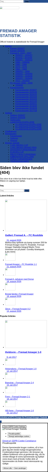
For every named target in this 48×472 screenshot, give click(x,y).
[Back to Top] (1, 422)
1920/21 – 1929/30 (23, 78)
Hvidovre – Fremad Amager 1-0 (23, 352)
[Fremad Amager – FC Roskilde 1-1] (10, 260)
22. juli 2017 (12, 413)
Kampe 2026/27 (17, 48)
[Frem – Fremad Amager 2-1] (10, 392)
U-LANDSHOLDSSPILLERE (28, 129)
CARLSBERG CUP (19, 145)
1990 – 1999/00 (22, 62)
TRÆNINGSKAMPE (19, 161)
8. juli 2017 (12, 357)
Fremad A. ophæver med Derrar (19, 279)
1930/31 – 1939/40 (23, 76)
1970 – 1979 (21, 67)
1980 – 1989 (21, 64)
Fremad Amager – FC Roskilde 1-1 (21, 264)
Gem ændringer (20, 468)
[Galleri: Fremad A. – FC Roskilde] (26, 230)
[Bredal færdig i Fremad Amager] (10, 290)
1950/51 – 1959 (22, 71)
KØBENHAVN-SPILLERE (22, 157)
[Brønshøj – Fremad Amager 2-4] (10, 378)
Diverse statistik (12, 143)
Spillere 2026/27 (17, 115)
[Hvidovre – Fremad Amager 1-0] (26, 347)
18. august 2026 (14, 281)
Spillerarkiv (15, 120)
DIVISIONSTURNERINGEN (23, 150)
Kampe (8, 46)
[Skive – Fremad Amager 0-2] (10, 304)
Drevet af (19, 441)
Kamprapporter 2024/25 (26, 94)
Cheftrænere (11, 131)
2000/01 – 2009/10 (23, 60)
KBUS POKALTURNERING (23, 154)
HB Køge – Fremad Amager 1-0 (19, 411)
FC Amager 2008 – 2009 (21, 83)
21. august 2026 (14, 240)
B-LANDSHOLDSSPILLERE (28, 127)
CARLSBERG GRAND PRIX (23, 147)
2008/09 (19, 85)
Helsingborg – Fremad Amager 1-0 (20, 369)
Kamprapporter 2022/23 (26, 99)
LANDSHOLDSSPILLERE (22, 122)
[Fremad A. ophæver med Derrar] (10, 275)
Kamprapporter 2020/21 (26, 104)
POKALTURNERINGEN (21, 159)
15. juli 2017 (12, 385)
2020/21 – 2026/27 (23, 55)
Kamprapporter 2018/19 (26, 108)
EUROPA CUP (17, 152)
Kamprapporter (17, 88)
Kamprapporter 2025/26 (26, 92)
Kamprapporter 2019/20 (26, 106)
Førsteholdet (16, 136)
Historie (13, 141)
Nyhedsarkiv (11, 134)
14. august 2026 (14, 311)
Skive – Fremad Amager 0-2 (17, 309)
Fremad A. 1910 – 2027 (20, 53)
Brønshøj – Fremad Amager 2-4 (19, 383)
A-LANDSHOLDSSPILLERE (28, 124)
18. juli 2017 (12, 399)
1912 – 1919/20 (22, 81)
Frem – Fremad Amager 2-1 (17, 397)
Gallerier (14, 138)
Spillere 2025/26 (17, 117)
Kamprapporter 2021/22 (26, 101)
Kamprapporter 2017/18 (26, 111)
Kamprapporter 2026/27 (26, 90)
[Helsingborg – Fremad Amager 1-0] (10, 364)
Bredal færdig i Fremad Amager (19, 294)
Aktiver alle (7, 468)
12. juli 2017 (12, 371)
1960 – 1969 (21, 69)
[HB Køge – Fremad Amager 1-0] (10, 406)
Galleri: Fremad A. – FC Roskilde (24, 235)
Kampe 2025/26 (17, 51)
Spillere (8, 113)
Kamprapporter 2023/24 (26, 97)
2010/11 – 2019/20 (23, 58)
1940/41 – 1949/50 (23, 74)
